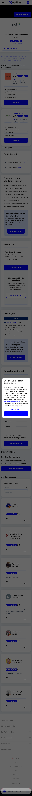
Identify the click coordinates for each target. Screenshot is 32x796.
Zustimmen (16, 414)
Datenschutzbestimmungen (12, 401)
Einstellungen (15, 409)
